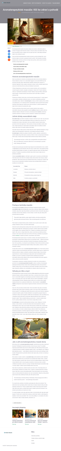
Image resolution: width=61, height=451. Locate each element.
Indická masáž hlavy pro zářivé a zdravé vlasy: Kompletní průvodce (17, 421)
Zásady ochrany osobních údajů (37, 438)
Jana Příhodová (15, 46)
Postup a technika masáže (18, 68)
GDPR (32, 440)
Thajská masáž (56, 3)
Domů (19, 12)
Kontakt (33, 443)
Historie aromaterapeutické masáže (20, 64)
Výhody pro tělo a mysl (18, 71)
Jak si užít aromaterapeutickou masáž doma (22, 73)
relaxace (17, 235)
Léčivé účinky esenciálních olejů (20, 66)
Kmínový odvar (27, 3)
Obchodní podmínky (35, 435)
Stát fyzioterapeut (36, 3)
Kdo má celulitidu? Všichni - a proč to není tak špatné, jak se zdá (43, 421)
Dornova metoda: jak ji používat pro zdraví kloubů (30, 421)
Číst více (14, 424)
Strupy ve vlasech (46, 3)
